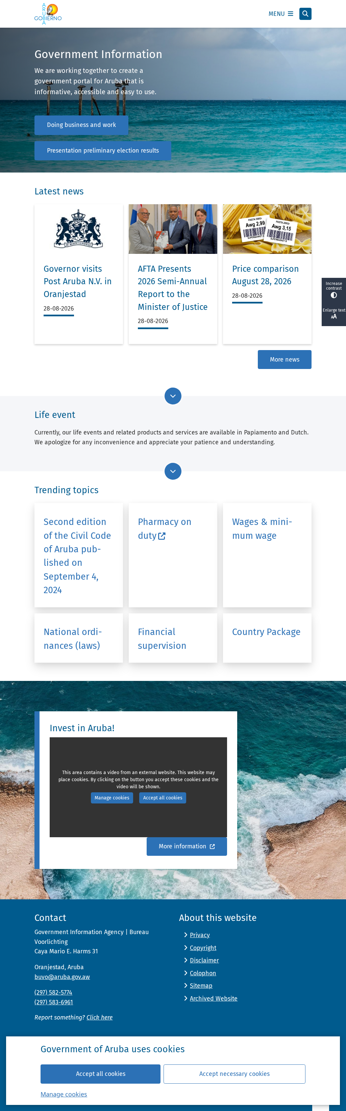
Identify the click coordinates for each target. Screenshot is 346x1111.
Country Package (266, 632)
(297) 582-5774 (53, 992)
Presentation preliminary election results (103, 150)
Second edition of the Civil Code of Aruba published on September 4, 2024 (77, 556)
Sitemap (201, 985)
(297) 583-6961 (53, 1002)
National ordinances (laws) (73, 639)
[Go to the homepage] (47, 14)
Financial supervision (162, 639)
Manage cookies (64, 1094)
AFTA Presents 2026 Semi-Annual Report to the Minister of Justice (173, 288)
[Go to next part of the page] (173, 396)
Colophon (203, 973)
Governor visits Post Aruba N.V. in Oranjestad (78, 281)
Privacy (200, 935)
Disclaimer (204, 960)
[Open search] (305, 14)
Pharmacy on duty (165, 529)
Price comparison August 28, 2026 (265, 275)
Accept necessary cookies (234, 1074)
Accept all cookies (100, 1074)
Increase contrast (334, 286)
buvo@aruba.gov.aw (62, 977)
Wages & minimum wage (262, 529)
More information (183, 846)
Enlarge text (334, 310)
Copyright (203, 948)
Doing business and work (81, 125)
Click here (99, 1017)
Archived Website (214, 998)
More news (284, 359)
